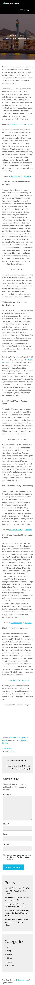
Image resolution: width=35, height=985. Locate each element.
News (9, 958)
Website (6, 844)
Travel (9, 962)
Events (13, 751)
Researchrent (13, 3)
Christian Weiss (16, 530)
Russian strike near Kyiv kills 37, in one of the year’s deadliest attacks (17, 922)
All (8, 947)
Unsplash (29, 124)
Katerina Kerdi (16, 176)
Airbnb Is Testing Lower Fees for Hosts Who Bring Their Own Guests (17, 891)
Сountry (10, 965)
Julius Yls (16, 680)
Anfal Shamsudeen (16, 124)
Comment (7, 794)
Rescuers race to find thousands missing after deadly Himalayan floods (17, 913)
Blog (9, 951)
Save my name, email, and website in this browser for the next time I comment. (18, 857)
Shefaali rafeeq (16, 623)
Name (6, 824)
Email (5, 834)
